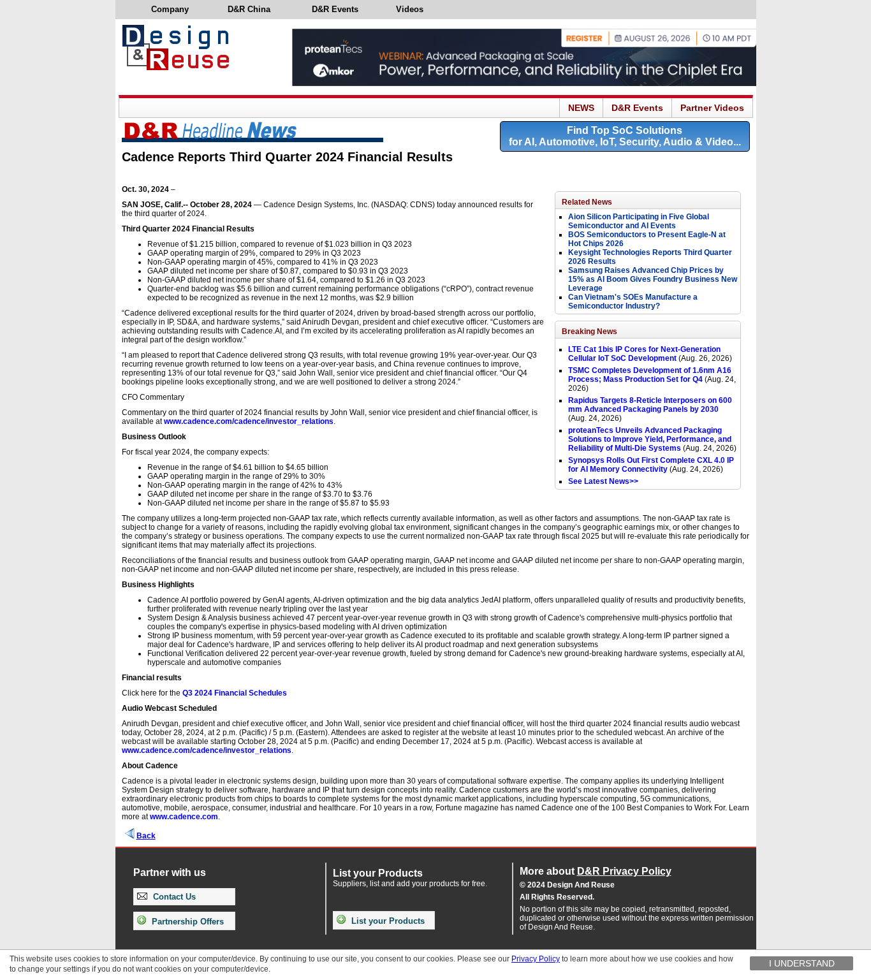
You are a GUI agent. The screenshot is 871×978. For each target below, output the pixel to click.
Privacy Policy (535, 958)
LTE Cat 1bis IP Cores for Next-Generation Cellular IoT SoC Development (644, 354)
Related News (587, 202)
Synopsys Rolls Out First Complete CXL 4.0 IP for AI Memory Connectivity (651, 465)
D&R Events (637, 108)
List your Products (387, 921)
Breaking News (589, 331)
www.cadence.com (184, 816)
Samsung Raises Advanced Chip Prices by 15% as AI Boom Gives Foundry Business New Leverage (652, 279)
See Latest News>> (603, 481)
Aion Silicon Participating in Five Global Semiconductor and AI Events (638, 221)
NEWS (581, 108)
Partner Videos (712, 108)
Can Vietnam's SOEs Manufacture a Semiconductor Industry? (633, 301)
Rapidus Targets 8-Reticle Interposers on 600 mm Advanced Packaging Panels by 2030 (650, 405)
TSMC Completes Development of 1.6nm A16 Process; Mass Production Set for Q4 (649, 375)
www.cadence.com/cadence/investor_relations (248, 421)
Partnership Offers (186, 921)
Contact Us (173, 896)
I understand (802, 963)
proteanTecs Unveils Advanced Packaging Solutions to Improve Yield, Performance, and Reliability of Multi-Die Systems (649, 439)
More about (595, 871)
